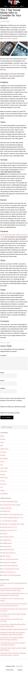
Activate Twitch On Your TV (9, 530)
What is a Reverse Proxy (8, 572)
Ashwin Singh (5, 21)
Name (2, 372)
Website (2, 388)
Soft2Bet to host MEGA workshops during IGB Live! (13, 629)
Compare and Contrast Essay (10, 565)
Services (2, 481)
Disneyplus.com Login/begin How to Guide (13, 524)
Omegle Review (6, 511)
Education (3, 455)
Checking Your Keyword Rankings (11, 575)
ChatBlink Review (7, 543)
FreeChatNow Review (8, 536)
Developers (3, 452)
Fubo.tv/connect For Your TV (9, 527)
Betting (2, 436)
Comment (3, 355)
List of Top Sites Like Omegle (9, 520)
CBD (1, 445)
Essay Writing (4, 458)
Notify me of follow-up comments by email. (13, 406)
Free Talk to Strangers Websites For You (12, 517)
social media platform (14, 65)
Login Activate (4, 468)
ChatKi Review (6, 556)
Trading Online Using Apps (9, 562)
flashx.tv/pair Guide (7, 508)
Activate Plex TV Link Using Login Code (12, 514)
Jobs (1, 465)
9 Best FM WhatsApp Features (10, 501)
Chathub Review (6, 540)
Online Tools (3, 471)
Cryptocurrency (4, 449)
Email (2, 380)
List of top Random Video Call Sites (11, 504)
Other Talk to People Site (8, 553)
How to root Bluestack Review (10, 559)
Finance (2, 461)
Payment (2, 474)
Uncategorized (4, 493)
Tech (8, 342)
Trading (2, 490)
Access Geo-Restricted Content (10, 569)
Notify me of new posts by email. (10, 413)
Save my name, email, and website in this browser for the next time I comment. (12, 399)
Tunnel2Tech (14, 2)
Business (2, 439)
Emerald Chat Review (8, 549)
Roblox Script (3, 477)
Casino (2, 442)
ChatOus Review (6, 546)
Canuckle (4, 533)
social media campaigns (10, 38)
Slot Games (3, 484)
